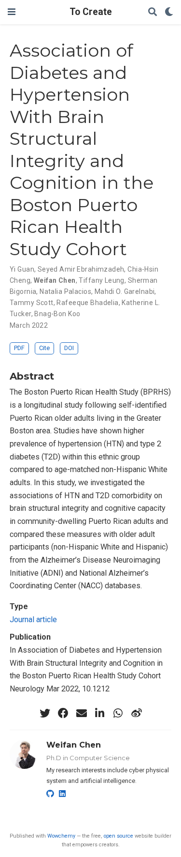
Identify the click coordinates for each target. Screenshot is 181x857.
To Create (91, 11)
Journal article (33, 619)
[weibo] (136, 713)
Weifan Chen (73, 745)
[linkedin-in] (100, 713)
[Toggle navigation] (11, 11)
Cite (44, 348)
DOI (69, 348)
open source (118, 836)
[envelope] (81, 713)
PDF (19, 348)
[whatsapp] (118, 713)
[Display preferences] (169, 12)
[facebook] (63, 713)
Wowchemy (61, 836)
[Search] (152, 12)
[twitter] (45, 713)
